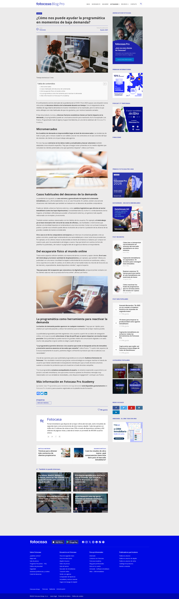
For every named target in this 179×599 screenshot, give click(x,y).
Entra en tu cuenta (95, 566)
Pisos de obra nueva (66, 558)
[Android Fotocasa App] (72, 542)
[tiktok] (100, 542)
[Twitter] (52, 436)
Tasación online (64, 571)
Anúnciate (92, 556)
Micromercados (46, 86)
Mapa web (33, 558)
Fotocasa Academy (95, 561)
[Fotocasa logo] (38, 542)
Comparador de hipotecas (67, 577)
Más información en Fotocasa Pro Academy (55, 96)
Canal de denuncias (35, 574)
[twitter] (90, 542)
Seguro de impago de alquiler (68, 582)
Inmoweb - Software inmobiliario (99, 569)
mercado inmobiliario (44, 403)
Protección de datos (64, 596)
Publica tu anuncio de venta (127, 561)
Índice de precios (65, 564)
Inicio (88, 4)
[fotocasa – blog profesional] (50, 4)
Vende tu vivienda (124, 566)
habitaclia (52, 589)
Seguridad (33, 569)
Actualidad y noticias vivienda (68, 579)
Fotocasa (43, 30)
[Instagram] (59, 436)
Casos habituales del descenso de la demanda (55, 89)
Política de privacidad (36, 566)
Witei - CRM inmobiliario (97, 571)
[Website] (48, 436)
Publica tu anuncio (124, 556)
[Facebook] (55, 436)
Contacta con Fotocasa (97, 558)
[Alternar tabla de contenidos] (104, 83)
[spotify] (103, 542)
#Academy (105, 4)
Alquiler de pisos (64, 561)
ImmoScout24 (60, 589)
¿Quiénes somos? (35, 556)
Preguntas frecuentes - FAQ (38, 564)
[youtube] (93, 542)
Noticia (39, 13)
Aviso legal (53, 596)
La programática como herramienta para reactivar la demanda (61, 93)
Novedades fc (96, 4)
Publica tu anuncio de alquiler (128, 558)
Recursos (124, 4)
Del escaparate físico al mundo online (53, 91)
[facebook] (83, 542)
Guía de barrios (64, 566)
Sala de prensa (34, 561)
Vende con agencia (65, 574)
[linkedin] (96, 542)
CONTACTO (134, 4)
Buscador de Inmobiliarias (67, 569)
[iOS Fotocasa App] (58, 542)
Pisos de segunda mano (67, 556)
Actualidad (114, 4)
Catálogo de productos (126, 564)
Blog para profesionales (97, 564)
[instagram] (86, 542)
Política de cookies (77, 596)
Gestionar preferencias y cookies (40, 571)
